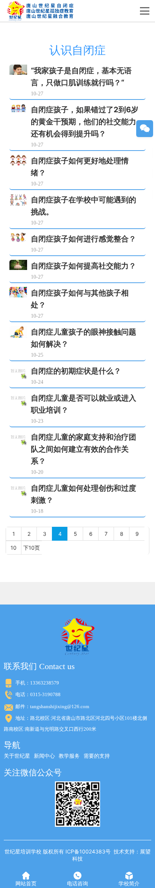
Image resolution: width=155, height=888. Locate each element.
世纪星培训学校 (23, 851)
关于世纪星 (17, 755)
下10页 (31, 547)
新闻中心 (44, 755)
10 (13, 547)
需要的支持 (97, 755)
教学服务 (69, 755)
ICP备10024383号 (88, 851)
